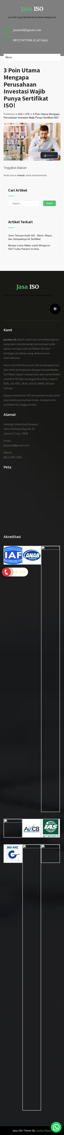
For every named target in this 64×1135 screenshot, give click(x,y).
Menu (8, 57)
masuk (21, 175)
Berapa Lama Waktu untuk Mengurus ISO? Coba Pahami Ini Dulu (29, 247)
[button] (56, 1127)
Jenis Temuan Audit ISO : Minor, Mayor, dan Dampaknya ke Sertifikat (30, 237)
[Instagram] (55, 309)
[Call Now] (6, 572)
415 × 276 (24, 114)
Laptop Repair (44, 1130)
